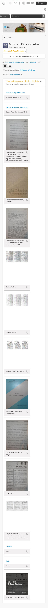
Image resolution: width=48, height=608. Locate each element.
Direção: (6, 74)
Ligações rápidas (10, 3)
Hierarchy (32, 62)
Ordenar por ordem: (11, 70)
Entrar (40, 3)
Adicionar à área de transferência (26, 97)
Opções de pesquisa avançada (24, 56)
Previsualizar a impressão (14, 62)
